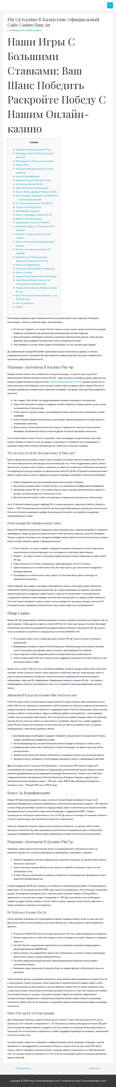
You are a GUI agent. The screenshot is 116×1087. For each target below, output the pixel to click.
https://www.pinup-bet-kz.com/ (65, 381)
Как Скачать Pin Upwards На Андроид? (35, 268)
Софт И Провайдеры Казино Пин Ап (34, 214)
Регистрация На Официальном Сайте (34, 161)
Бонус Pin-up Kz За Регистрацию (32, 188)
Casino (19, 307)
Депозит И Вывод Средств (29, 218)
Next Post (96, 1068)
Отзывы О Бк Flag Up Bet (28, 207)
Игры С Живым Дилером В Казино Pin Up (36, 191)
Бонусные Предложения (28, 264)
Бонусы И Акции (24, 272)
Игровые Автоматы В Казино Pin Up (33, 180)
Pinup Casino (22, 165)
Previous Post (22, 1068)
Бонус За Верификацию (28, 176)
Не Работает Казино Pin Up (29, 184)
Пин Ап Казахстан (25, 303)
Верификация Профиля (28, 211)
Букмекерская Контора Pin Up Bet (32, 222)
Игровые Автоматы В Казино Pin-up (33, 149)
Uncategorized (16, 30)
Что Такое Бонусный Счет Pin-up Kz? (34, 203)
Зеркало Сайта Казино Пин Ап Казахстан (36, 276)
